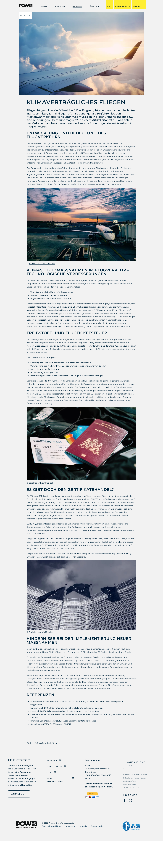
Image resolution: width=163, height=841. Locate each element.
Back (27, 16)
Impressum (71, 826)
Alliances (60, 6)
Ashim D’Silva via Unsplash (42, 263)
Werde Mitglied (122, 6)
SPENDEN (137, 6)
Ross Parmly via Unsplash (49, 743)
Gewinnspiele (97, 826)
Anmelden (19, 794)
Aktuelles (77, 6)
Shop (109, 6)
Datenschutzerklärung (52, 826)
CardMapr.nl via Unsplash (41, 483)
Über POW (94, 6)
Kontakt (83, 826)
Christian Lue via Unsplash (41, 632)
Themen (43, 6)
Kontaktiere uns (135, 764)
